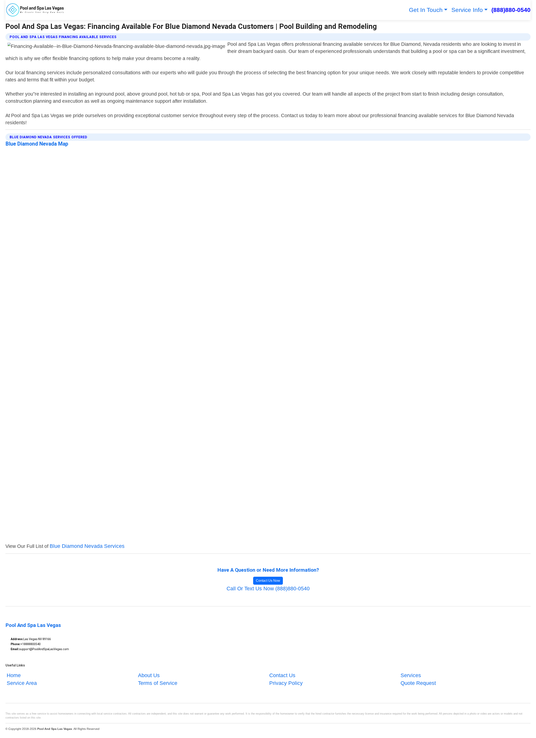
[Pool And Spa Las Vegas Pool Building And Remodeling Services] (35, 10)
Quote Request (418, 683)
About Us (149, 675)
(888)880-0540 (511, 10)
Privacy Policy (286, 683)
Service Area (22, 683)
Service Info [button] (467, 10)
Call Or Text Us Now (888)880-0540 (268, 588)
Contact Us (282, 675)
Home (14, 675)
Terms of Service (157, 683)
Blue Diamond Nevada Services (87, 546)
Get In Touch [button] (426, 10)
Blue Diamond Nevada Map (36, 144)
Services (411, 675)
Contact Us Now (268, 580)
